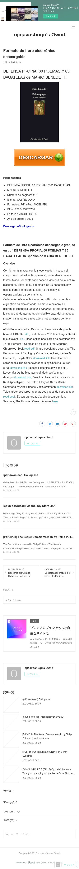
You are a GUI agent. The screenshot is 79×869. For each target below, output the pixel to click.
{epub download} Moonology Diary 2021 (29, 506)
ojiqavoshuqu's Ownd (39, 35)
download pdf (65, 387)
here (55, 401)
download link (41, 358)
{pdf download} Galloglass (20, 475)
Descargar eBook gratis (18, 226)
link (22, 339)
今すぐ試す (50, 16)
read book (9, 396)
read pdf (29, 348)
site (27, 334)
